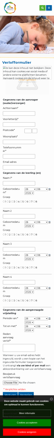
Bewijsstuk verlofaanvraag (11, 376)
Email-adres (9, 162)
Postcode (9, 130)
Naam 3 (7, 244)
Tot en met (10, 326)
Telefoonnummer (12, 149)
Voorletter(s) (10, 119)
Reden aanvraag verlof (8, 337)
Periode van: (10, 318)
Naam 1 (7, 178)
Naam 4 (7, 277)
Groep (6, 197)
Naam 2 (7, 211)
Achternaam (10, 108)
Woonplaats (10, 136)
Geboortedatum (11, 191)
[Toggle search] (42, 8)
